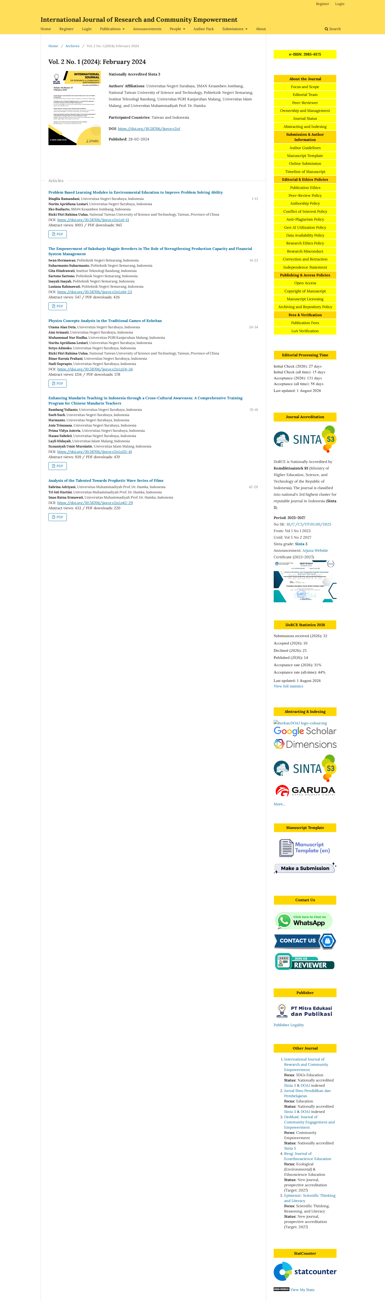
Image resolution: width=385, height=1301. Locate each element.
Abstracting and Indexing (305, 126)
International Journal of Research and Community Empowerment (139, 19)
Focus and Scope (305, 86)
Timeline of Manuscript (305, 171)
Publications (111, 28)
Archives (72, 46)
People (176, 28)
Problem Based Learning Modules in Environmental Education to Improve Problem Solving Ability (135, 192)
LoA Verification (305, 331)
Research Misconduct (305, 251)
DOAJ (305, 1085)
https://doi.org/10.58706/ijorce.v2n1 (149, 128)
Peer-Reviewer (305, 102)
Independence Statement (305, 267)
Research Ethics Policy (305, 243)
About (261, 28)
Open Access (305, 283)
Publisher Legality (289, 1025)
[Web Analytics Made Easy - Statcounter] (281, 1289)
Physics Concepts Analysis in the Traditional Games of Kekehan (105, 320)
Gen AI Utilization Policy (305, 227)
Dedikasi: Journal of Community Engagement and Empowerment (309, 1122)
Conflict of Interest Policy (305, 211)
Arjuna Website (315, 550)
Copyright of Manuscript (305, 291)
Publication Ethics (305, 187)
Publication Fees (305, 322)
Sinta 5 (290, 1148)
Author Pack (204, 28)
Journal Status (305, 118)
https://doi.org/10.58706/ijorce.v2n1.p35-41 (94, 451)
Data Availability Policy (305, 235)
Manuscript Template (305, 155)
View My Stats (302, 1289)
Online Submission (305, 163)
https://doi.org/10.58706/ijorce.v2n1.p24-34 (95, 369)
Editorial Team (305, 94)
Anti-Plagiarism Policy (305, 219)
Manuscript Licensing (305, 299)
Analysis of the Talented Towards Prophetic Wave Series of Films (105, 480)
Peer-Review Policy (305, 195)
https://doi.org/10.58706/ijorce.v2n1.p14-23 (94, 291)
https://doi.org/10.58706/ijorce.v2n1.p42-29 (95, 502)
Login (87, 28)
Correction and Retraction (305, 259)
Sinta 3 (290, 1085)
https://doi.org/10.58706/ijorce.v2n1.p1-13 (93, 219)
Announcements (147, 28)
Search (334, 28)
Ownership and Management (305, 110)
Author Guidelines (305, 147)
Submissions (233, 28)
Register (66, 28)
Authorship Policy (305, 203)
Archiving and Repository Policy (305, 306)
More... (279, 804)
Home (46, 28)
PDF (59, 234)
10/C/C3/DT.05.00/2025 (309, 524)
